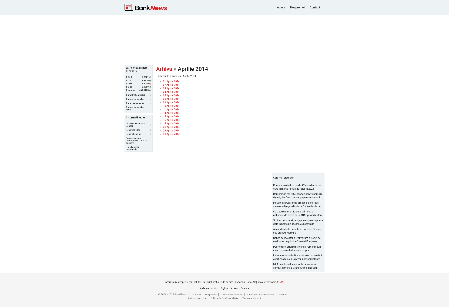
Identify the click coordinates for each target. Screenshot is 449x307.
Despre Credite (133, 130)
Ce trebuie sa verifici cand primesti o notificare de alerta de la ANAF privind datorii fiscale (297, 213)
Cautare (245, 288)
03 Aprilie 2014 (171, 88)
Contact (315, 7)
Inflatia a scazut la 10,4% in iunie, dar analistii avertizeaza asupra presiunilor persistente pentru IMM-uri (297, 257)
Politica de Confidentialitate (224, 298)
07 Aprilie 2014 (171, 95)
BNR (280, 282)
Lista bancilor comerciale (132, 148)
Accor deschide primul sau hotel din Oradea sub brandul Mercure (297, 231)
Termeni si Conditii (251, 298)
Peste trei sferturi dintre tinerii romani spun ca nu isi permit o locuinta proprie (297, 248)
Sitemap (283, 294)
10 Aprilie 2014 (171, 106)
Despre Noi (211, 294)
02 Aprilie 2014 (171, 84)
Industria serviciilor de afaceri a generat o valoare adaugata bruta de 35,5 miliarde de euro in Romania (297, 204)
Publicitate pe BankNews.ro (260, 294)
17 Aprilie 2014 (171, 123)
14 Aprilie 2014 (171, 113)
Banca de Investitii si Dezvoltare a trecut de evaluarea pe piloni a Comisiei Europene (297, 240)
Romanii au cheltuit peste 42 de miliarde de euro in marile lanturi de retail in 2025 (297, 187)
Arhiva (164, 69)
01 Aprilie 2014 (171, 81)
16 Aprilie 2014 (171, 120)
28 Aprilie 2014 (171, 130)
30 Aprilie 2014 (171, 134)
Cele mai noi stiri (208, 288)
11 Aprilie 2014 (171, 109)
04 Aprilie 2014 (171, 92)
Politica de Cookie (197, 298)
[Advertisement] (224, 40)
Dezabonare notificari (232, 294)
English (224, 288)
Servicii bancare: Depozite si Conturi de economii (136, 140)
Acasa (281, 7)
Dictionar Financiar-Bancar (135, 124)
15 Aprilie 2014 (171, 116)
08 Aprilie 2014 (171, 99)
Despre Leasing (133, 134)
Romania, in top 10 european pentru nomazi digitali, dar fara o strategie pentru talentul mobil (297, 196)
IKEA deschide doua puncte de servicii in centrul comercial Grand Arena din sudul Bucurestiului (295, 266)
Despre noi (297, 7)
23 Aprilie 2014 (171, 127)
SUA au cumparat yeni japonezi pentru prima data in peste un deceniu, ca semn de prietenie (298, 222)
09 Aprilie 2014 (171, 102)
